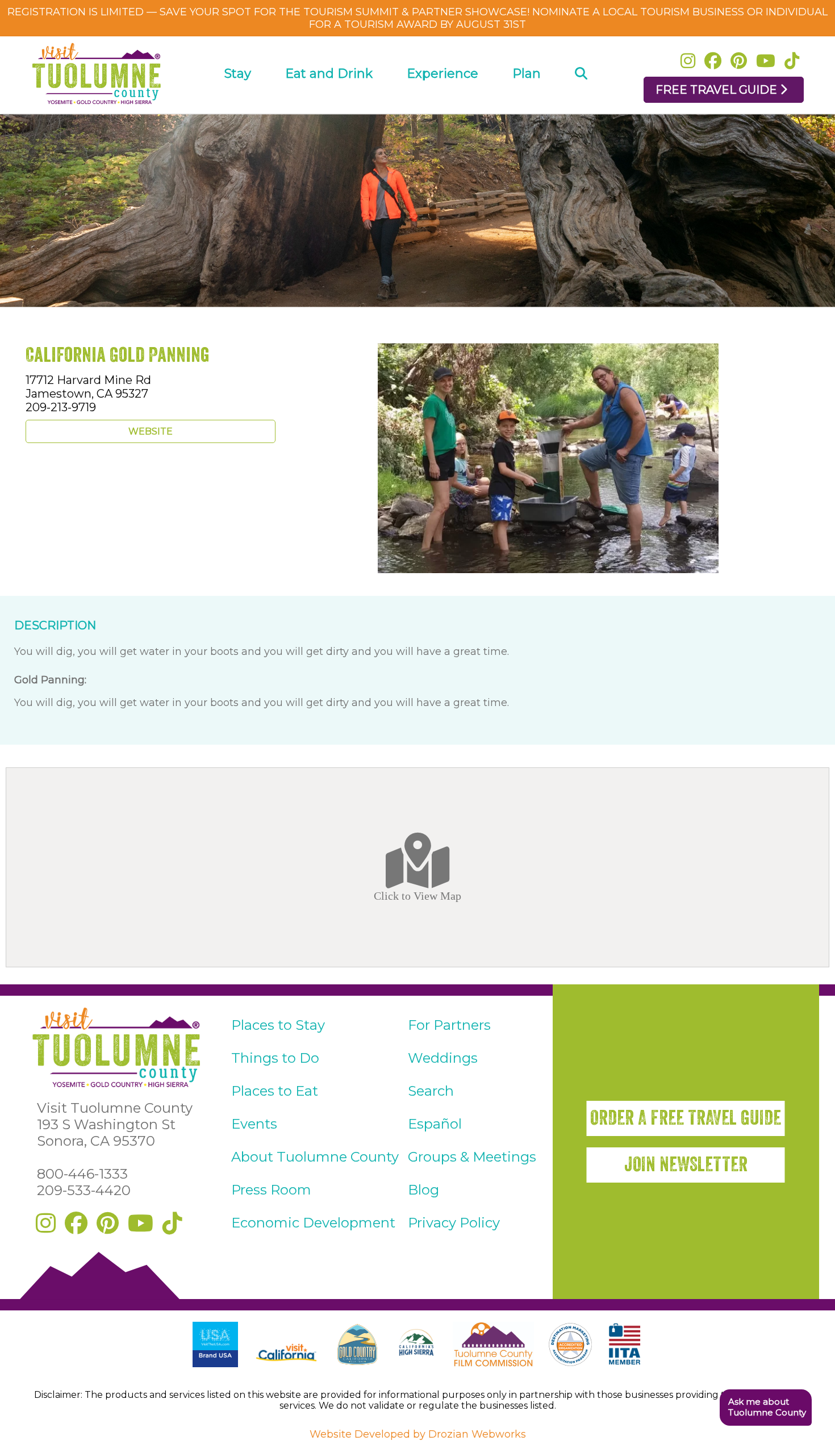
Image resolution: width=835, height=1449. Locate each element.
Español (435, 1124)
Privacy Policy (454, 1222)
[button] (765, 1407)
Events (254, 1124)
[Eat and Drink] (329, 106)
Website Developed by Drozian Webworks (418, 1434)
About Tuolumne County (315, 1157)
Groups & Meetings (472, 1157)
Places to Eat (274, 1091)
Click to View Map (417, 896)
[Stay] (237, 106)
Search (431, 1091)
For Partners (449, 1025)
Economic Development (313, 1222)
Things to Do (275, 1058)
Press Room (271, 1189)
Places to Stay (278, 1025)
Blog (423, 1189)
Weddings (443, 1058)
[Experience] (442, 106)
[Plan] (526, 106)
